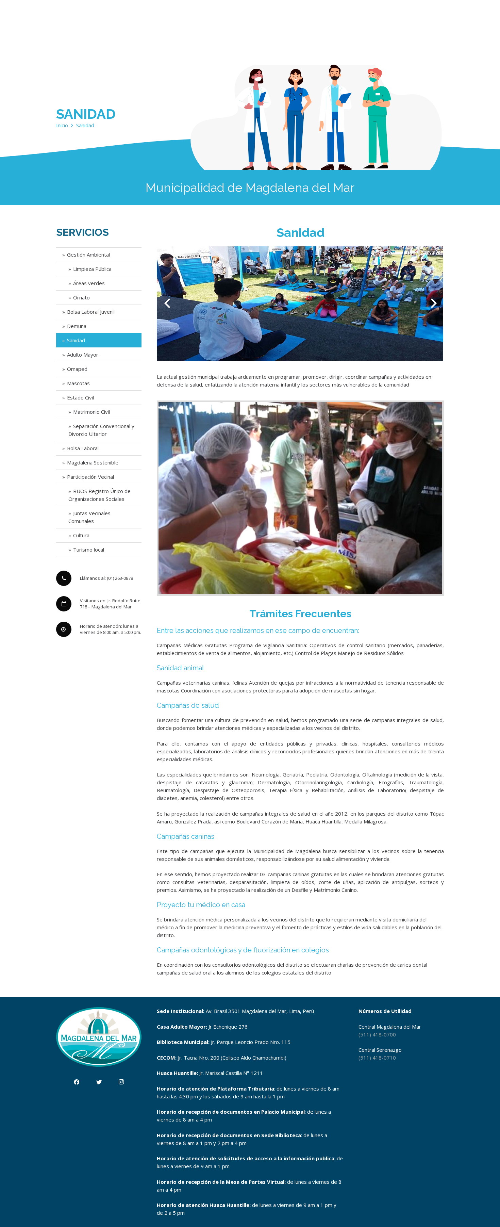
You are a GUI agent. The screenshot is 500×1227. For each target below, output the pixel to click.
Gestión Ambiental (88, 254)
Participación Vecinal (90, 476)
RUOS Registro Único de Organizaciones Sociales (99, 495)
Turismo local (88, 549)
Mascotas (78, 383)
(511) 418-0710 (377, 1057)
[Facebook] (76, 1082)
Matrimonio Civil (91, 411)
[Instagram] (121, 1082)
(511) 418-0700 (377, 1034)
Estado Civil (80, 397)
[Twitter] (99, 1082)
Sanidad (76, 340)
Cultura (81, 535)
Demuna (76, 326)
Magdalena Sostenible (92, 462)
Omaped (77, 368)
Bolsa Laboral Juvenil (91, 311)
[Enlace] (300, 498)
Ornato (81, 297)
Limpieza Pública (92, 268)
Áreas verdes (89, 283)
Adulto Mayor (82, 354)
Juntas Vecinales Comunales (89, 517)
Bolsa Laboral (83, 448)
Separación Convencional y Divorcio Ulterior (101, 430)
